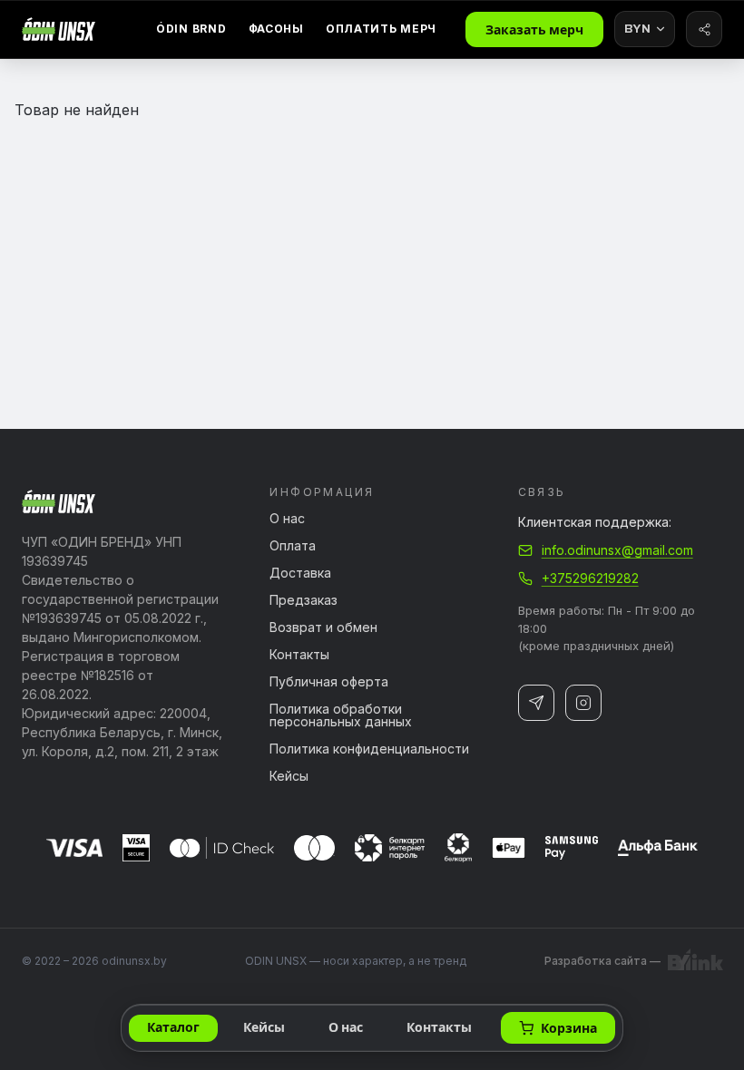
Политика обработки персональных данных (340, 715)
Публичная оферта (328, 682)
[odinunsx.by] (58, 29)
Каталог (173, 1028)
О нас (287, 518)
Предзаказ (303, 600)
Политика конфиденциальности (369, 749)
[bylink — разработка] (695, 961)
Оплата (292, 546)
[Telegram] (536, 703)
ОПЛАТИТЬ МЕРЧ (381, 29)
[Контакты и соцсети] (704, 29)
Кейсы (288, 776)
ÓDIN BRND (191, 29)
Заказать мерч (534, 30)
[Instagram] (583, 703)
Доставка (300, 573)
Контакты (299, 654)
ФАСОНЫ (276, 29)
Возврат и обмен (323, 627)
